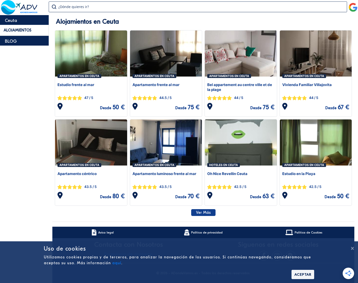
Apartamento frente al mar (155, 84)
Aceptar (302, 274)
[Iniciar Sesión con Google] (353, 5)
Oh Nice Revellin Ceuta (227, 173)
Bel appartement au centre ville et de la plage (239, 87)
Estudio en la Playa (298, 173)
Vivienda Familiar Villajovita (307, 84)
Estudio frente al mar (75, 84)
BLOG (11, 41)
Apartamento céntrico (77, 173)
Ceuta (11, 20)
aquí (116, 263)
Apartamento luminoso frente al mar (164, 173)
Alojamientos (17, 30)
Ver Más (203, 212)
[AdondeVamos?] (19, 13)
